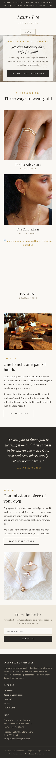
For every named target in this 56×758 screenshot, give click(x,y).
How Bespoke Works (21, 541)
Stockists (7, 703)
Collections (8, 691)
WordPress (29, 754)
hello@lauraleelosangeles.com (17, 738)
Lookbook (8, 699)
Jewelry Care (9, 708)
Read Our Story (18, 413)
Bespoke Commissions (13, 695)
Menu (28, 32)
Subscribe (28, 639)
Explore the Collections (28, 73)
